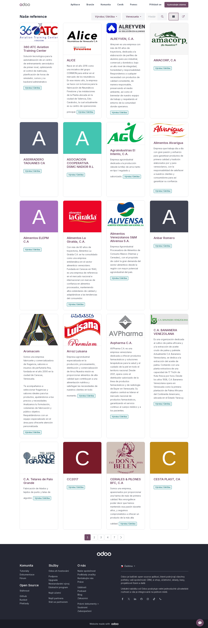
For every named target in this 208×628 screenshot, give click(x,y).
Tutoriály (24, 571)
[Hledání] (162, 16)
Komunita (106, 4)
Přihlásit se (155, 4)
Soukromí (82, 607)
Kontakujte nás (85, 578)
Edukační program (58, 587)
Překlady (24, 603)
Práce (81, 582)
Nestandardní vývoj (59, 583)
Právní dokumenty (87, 603)
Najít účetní (55, 592)
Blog (80, 594)
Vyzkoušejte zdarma (176, 4)
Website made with (100, 624)
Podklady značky (87, 574)
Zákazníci (83, 598)
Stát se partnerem (58, 602)
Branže (90, 4)
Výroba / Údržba (105, 16)
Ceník (120, 4)
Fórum (23, 578)
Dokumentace (27, 574)
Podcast (82, 591)
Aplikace (75, 4)
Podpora (53, 576)
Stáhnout (24, 590)
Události (82, 587)
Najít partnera (56, 598)
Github (23, 596)
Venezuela (132, 16)
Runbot (23, 599)
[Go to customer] (39, 32)
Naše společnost (87, 571)
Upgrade (53, 580)
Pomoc (133, 4)
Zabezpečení (85, 611)
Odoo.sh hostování (59, 571)
